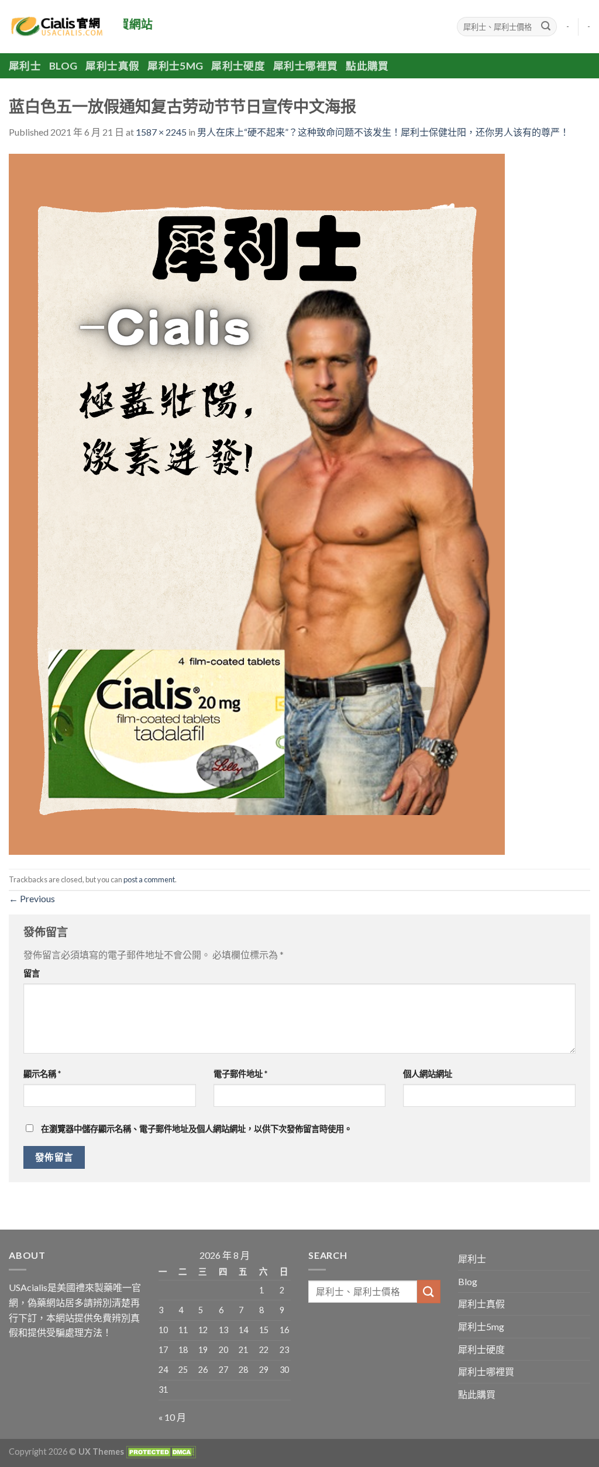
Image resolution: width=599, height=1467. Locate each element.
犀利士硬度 (238, 66)
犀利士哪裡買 (305, 66)
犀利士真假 (112, 66)
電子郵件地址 (240, 1074)
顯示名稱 (42, 1074)
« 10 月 (172, 1417)
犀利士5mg (175, 66)
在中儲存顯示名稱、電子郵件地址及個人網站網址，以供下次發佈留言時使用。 (196, 1129)
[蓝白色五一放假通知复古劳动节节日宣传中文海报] (257, 502)
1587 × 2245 (161, 131)
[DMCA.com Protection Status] (160, 1451)
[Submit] (546, 27)
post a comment (149, 879)
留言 (31, 973)
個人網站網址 (427, 1074)
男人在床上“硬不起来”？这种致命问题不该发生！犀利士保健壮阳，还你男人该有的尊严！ (383, 131)
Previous (32, 898)
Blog (63, 66)
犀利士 (25, 66)
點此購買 (367, 66)
